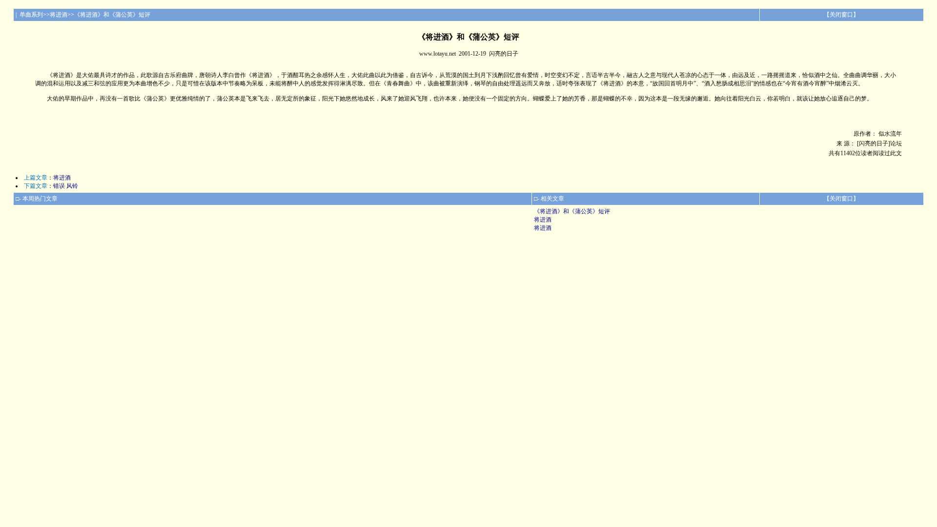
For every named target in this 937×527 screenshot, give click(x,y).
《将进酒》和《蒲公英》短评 (572, 211)
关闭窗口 (841, 14)
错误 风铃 (65, 185)
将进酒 (62, 177)
